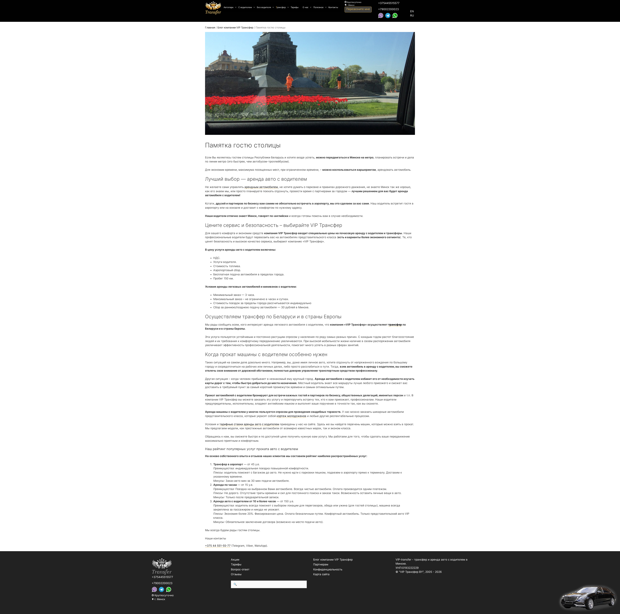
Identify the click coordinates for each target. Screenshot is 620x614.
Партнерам (320, 564)
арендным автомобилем (261, 187)
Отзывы (236, 574)
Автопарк (228, 7)
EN (412, 11)
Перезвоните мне (358, 9)
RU (412, 15)
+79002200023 (388, 9)
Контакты (333, 7)
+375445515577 (388, 3)
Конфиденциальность (327, 569)
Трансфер (281, 7)
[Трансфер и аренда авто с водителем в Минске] (213, 7)
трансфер (395, 324)
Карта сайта (321, 574)
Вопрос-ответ (240, 569)
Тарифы (295, 7)
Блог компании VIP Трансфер (235, 27)
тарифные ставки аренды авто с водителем (249, 424)
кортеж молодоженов (291, 416)
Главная (210, 27)
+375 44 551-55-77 (218, 545)
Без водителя (264, 7)
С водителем (245, 7)
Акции (235, 559)
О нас (305, 7)
